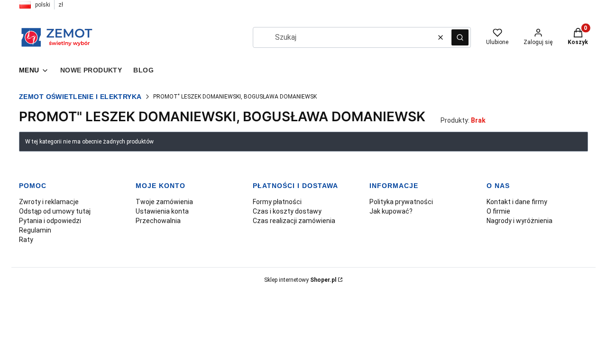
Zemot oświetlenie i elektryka (80, 96)
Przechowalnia (158, 220)
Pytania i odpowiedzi (50, 220)
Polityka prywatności (401, 202)
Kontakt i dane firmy (517, 202)
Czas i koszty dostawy (287, 211)
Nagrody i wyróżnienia (519, 220)
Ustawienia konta (162, 211)
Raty (26, 239)
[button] (460, 37)
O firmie (498, 211)
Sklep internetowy (300, 280)
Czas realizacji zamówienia (294, 220)
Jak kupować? (391, 211)
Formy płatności (277, 202)
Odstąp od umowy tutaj (55, 211)
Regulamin (35, 230)
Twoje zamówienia (164, 202)
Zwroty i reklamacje (49, 202)
